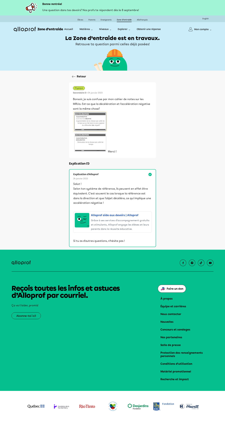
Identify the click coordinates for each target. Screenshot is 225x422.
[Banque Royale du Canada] (163, 406)
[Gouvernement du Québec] (36, 406)
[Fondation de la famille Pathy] (61, 406)
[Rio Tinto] (87, 406)
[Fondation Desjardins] (138, 406)
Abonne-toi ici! (26, 315)
